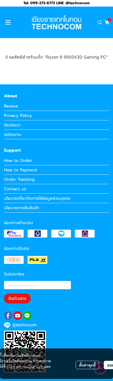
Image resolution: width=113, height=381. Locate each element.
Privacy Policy (18, 115)
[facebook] (8, 315)
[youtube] (17, 315)
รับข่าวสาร (17, 298)
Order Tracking (19, 179)
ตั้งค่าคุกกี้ (87, 365)
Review (11, 106)
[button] (100, 22)
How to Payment (20, 170)
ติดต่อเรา (12, 125)
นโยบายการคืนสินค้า (21, 208)
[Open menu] (8, 22)
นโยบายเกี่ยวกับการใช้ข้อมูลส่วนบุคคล (37, 198)
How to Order (18, 160)
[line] (27, 315)
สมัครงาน (12, 134)
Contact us (15, 189)
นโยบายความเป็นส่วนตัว (25, 366)
